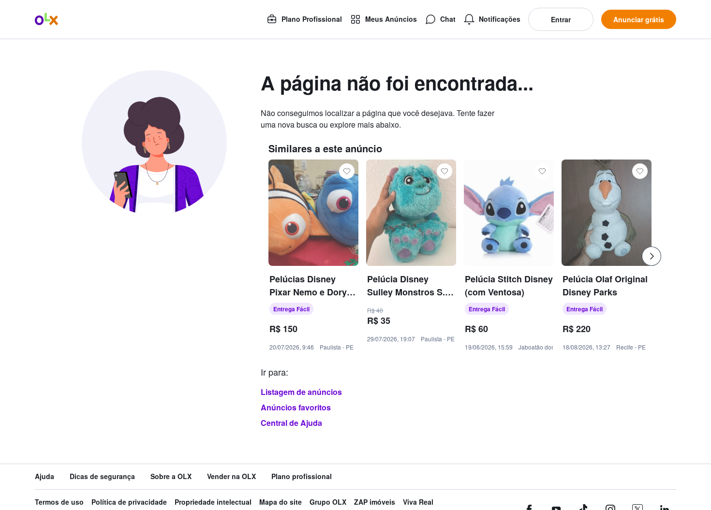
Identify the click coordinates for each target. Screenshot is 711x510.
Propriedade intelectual (213, 502)
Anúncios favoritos (296, 407)
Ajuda (44, 476)
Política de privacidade (129, 502)
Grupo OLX (328, 502)
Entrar (561, 19)
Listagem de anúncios (301, 391)
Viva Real (418, 502)
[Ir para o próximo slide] (651, 256)
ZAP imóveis (374, 502)
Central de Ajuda (291, 422)
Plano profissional (301, 476)
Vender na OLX (231, 476)
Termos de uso (59, 502)
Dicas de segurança (102, 476)
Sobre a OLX (171, 476)
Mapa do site (280, 502)
